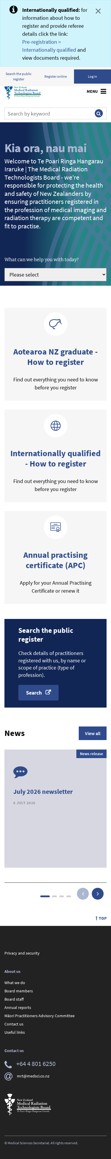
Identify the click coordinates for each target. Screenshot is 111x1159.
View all (92, 733)
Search (34, 692)
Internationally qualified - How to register (55, 458)
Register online (55, 76)
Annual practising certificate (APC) (55, 560)
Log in (92, 76)
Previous (83, 894)
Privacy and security (22, 953)
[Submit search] (98, 113)
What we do (14, 982)
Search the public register (18, 76)
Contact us (13, 1024)
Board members (18, 991)
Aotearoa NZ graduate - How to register (55, 356)
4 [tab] (68, 896)
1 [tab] (45, 896)
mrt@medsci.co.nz (33, 1076)
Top (103, 918)
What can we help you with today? (41, 259)
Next (98, 894)
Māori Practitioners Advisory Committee (39, 1015)
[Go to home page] (22, 91)
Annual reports (17, 1007)
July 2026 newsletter (43, 791)
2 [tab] (54, 896)
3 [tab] (61, 896)
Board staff (14, 999)
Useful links (14, 1032)
